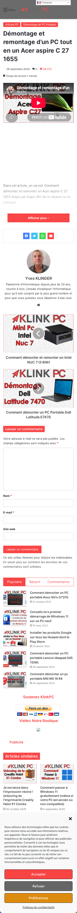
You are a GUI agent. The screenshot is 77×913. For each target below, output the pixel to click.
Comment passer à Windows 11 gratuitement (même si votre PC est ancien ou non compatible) (56, 796)
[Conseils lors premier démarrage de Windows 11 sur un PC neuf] (15, 618)
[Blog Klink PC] (35, 9)
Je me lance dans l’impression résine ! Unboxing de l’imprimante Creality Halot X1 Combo (18, 796)
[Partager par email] (50, 236)
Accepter (38, 874)
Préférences (38, 898)
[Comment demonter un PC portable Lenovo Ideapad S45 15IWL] (15, 659)
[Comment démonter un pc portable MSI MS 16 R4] (15, 680)
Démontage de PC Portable (39, 24)
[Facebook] (26, 236)
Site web (9, 529)
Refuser (39, 886)
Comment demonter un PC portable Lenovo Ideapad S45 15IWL (51, 657)
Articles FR (11, 24)
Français (46, 2)
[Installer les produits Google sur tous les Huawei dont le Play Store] (15, 638)
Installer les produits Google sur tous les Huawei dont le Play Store (50, 637)
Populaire (14, 582)
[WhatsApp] (42, 236)
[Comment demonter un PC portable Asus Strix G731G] (15, 599)
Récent (34, 582)
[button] (70, 819)
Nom (7, 496)
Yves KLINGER (38, 278)
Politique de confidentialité (39, 907)
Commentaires (58, 582)
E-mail (8, 512)
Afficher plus (37, 218)
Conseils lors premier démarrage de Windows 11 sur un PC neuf (49, 616)
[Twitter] (34, 236)
